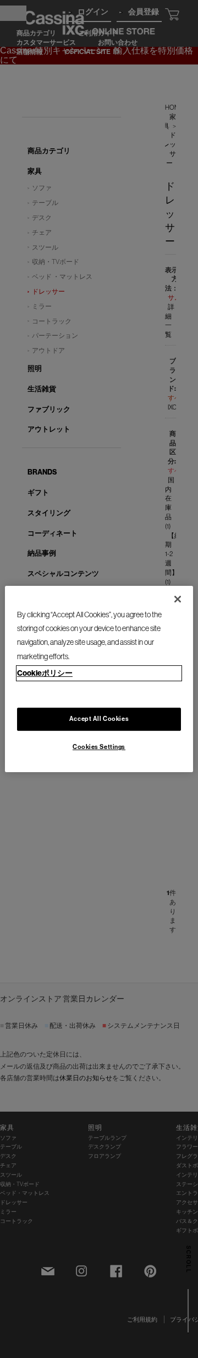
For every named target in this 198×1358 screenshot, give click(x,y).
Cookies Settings (99, 747)
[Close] (178, 599)
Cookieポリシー (45, 673)
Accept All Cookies (99, 719)
